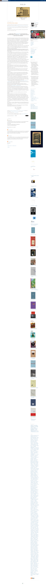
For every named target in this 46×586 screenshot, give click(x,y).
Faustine (36, 486)
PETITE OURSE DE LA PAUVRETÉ (33, 397)
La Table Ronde (35, 511)
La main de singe (35, 509)
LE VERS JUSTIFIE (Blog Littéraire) (34, 430)
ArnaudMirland (32, 454)
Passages (32, 547)
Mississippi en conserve (33, 540)
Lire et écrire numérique (35, 530)
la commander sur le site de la (14, 111)
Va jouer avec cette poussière (34, 570)
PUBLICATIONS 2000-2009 (34, 108)
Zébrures (35, 574)
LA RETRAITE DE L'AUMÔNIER (33, 358)
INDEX (31, 45)
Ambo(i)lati (35, 450)
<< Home (8, 147)
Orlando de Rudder (35, 545)
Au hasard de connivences (34, 456)
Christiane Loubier (33, 468)
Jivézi (36, 504)
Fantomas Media (33, 486)
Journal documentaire (36, 505)
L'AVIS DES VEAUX (33, 406)
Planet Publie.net (36, 550)
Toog (37, 567)
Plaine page (32, 550)
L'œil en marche (36, 531)
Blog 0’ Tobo (36, 459)
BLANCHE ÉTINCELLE (34, 318)
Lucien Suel (9, 141)
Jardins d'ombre (36, 502)
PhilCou (9, 135)
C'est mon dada (33, 466)
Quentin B (36, 553)
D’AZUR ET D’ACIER (33, 367)
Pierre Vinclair (35, 549)
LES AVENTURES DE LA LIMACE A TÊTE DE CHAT (34, 289)
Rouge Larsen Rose (35, 557)
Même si (35, 538)
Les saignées (32, 525)
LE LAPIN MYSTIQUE (33, 309)
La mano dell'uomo (33, 510)
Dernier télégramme (33, 473)
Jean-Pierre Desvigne (34, 503)
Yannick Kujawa (33, 573)
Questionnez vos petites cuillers (34, 554)
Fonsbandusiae (36, 489)
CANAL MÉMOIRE (33, 417)
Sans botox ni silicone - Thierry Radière (34, 440)
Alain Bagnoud (34, 449)
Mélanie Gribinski (35, 537)
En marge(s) (32, 480)
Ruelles (31, 558)
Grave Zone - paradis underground (34, 436)
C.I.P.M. (34, 463)
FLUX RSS (32, 43)
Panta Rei (36, 546)
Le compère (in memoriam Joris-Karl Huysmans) (34, 98)
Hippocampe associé (33, 498)
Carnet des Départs (36, 443)
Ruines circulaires (35, 558)
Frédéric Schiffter (35, 491)
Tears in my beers (35, 564)
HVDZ (32, 499)
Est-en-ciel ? (35, 484)
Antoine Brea (35, 452)
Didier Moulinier (36, 475)
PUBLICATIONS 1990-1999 (34, 107)
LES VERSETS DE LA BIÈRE (34, 387)
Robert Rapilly (33, 556)
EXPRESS (32, 256)
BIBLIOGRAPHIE (33, 105)
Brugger (37, 461)
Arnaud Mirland (33, 453)
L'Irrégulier (37, 530)
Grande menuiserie (35, 495)
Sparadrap (32, 563)
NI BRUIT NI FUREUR (33, 234)
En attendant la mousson (34, 479)
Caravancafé (32, 465)
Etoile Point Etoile (34, 485)
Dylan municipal (37, 477)
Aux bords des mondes (34, 457)
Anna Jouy (36, 451)
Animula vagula (33, 451)
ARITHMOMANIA (33, 166)
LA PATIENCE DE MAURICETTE (33, 339)
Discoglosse (32, 476)
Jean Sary (36, 503)
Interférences (35, 499)
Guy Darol (32, 496)
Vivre (34, 572)
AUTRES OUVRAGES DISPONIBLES (33, 419)
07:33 (14, 115)
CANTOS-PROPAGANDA (33, 447)
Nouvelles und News (33, 544)
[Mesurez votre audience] (23, 583)
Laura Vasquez (36, 515)
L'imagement (36, 528)
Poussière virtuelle (36, 552)
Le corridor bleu (33, 518)
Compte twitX (32, 53)
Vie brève (35, 571)
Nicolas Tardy (32, 543)
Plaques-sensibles (33, 551)
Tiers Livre (34, 567)
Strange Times (35, 563)
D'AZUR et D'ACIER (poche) (34, 129)
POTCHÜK (35, 425)
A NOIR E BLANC (33, 50)
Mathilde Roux (33, 536)
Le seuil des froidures (35, 520)
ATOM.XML (32, 42)
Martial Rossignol (36, 534)
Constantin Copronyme (36, 469)
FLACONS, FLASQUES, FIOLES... (33, 276)
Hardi (31, 497)
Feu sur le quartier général (34, 487)
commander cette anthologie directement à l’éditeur (17, 110)
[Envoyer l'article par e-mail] (15, 115)
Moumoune (35, 541)
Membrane (32, 538)
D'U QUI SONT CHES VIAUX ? (34, 197)
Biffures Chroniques (33, 459)
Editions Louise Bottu (35, 478)
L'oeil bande (32, 531)
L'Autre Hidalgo (33, 516)
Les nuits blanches (35, 523)
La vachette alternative (33, 512)
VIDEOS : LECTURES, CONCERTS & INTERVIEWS (34, 428)
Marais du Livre (33, 533)
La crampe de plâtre (33, 507)
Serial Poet (34, 560)
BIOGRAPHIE (32, 104)
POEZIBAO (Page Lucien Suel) (35, 431)
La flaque (34, 508)
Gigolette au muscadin (33, 494)
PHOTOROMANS (33, 51)
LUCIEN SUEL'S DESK (33, 49)
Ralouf (35, 555)
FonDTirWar (32, 489)
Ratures (37, 555)
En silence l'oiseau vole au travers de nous (34, 481)
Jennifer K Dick (32, 504)
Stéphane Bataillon (33, 444)
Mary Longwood (33, 535)
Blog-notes (32, 460)
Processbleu (32, 553)
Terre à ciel (32, 566)
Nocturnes (36, 543)
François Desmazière (33, 490)
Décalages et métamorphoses (34, 471)
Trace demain (34, 445)
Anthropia (32, 452)
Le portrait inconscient (34, 519)
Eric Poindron (34, 483)
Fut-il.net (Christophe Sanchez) (34, 493)
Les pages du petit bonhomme (34, 524)
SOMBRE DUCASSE (33, 265)
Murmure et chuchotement (34, 542)
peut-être (32, 548)
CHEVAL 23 (32, 425)
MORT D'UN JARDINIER (34, 328)
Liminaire (32, 529)
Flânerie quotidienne (33, 488)
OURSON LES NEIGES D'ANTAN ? (33, 186)
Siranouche (35, 562)
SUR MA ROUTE (33, 215)
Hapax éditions (36, 496)
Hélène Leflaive (35, 497)
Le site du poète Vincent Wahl (34, 437)
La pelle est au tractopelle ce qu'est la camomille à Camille (35, 448)
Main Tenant (36, 532)
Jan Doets (36, 501)
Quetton (32, 555)
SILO (23, 4)
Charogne (35, 467)
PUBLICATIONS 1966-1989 (34, 106)
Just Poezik (32, 506)
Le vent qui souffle (35, 526)
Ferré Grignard (32, 90)
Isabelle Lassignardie (33, 501)
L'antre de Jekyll (35, 514)
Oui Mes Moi (32, 546)
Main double (32, 532)
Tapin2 (31, 564)
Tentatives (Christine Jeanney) (34, 565)
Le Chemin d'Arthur (35, 517)
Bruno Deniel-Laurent (33, 462)
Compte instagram (33, 52)
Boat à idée (35, 460)
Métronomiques (36, 539)
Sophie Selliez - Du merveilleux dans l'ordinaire (35, 438)
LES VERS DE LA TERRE (34, 205)
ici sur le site (16, 112)
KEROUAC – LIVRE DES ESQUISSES (34, 378)
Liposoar (35, 529)
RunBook (32, 559)
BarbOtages (32, 458)
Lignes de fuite (34, 527)
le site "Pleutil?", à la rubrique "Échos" (16, 85)
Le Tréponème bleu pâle (34, 521)
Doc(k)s (35, 476)
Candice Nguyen (36, 464)
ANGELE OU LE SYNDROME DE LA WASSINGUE (34, 224)
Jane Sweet (32, 502)
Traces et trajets (32, 568)
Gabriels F (36, 492)
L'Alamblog (32, 513)
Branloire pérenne (33, 461)
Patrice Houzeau (36, 547)
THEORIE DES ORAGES (34, 348)
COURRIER (32, 44)
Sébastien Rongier (36, 559)
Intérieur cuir (32, 500)
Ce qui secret (36, 465)
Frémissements (32, 492)
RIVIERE (32, 157)
